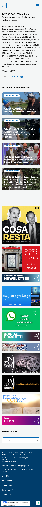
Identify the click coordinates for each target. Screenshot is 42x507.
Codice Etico (6, 495)
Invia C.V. (5, 476)
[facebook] (13, 76)
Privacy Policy (7, 485)
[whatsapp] (21, 76)
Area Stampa (7, 481)
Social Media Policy (9, 490)
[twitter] (17, 76)
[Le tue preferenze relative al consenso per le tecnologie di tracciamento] (38, 503)
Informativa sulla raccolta (9, 505)
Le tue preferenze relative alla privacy (17, 502)
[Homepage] (4, 5)
